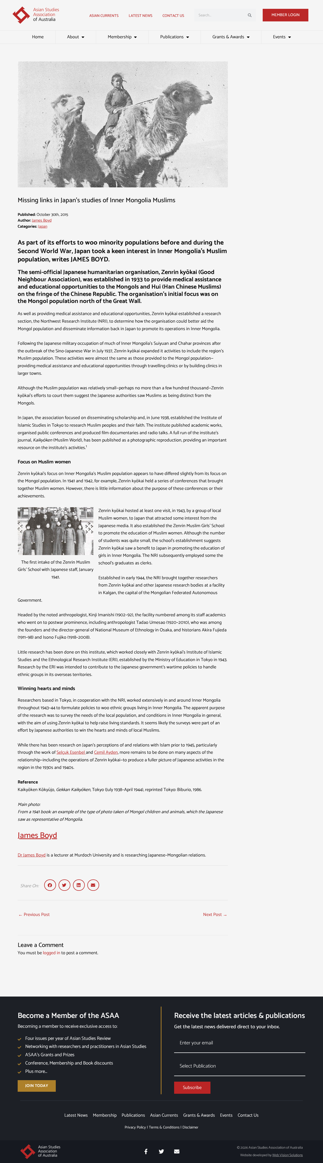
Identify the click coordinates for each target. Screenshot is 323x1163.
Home (38, 37)
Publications (172, 37)
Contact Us (173, 16)
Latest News (76, 1115)
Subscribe (192, 1087)
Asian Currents (104, 16)
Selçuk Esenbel (71, 752)
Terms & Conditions (164, 1127)
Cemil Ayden (106, 752)
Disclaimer (190, 1127)
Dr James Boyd (32, 855)
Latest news (140, 16)
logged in (51, 953)
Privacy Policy (135, 1127)
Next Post (215, 914)
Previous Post (34, 914)
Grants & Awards (228, 37)
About (73, 37)
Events (279, 37)
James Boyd (41, 220)
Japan (42, 226)
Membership (119, 37)
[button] (50, 885)
